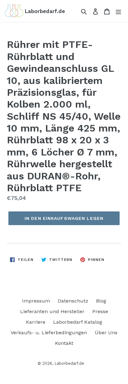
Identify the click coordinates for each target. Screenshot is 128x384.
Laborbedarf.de (69, 363)
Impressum (36, 301)
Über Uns (106, 332)
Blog (101, 301)
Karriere (35, 322)
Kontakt (64, 343)
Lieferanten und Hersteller (52, 311)
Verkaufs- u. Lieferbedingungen (49, 332)
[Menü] (118, 11)
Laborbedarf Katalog (77, 322)
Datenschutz (73, 301)
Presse (100, 311)
